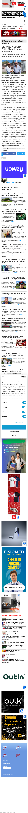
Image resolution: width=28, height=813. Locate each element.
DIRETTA (20, 28)
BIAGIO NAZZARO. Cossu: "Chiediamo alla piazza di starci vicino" (15, 637)
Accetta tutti (14, 427)
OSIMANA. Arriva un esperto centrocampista (13, 651)
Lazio (4, 753)
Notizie (5, 24)
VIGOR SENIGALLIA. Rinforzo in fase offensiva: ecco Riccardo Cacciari (15, 623)
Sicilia (17, 750)
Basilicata (5, 746)
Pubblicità (5, 766)
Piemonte (18, 746)
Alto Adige (18, 754)
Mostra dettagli (19, 422)
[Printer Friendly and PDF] (3, 158)
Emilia (4, 749)
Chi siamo (5, 762)
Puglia (17, 748)
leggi (15, 205)
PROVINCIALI (5, 28)
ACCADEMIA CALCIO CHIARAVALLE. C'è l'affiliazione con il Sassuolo (15, 646)
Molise (17, 745)
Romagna (5, 750)
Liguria (4, 754)
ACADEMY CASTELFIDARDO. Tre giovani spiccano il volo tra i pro (14, 618)
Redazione (5, 760)
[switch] (24, 407)
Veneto (17, 756)
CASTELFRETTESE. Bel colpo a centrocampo (13, 655)
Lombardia (5, 755)
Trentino (17, 753)
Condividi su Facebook (9, 153)
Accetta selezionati (14, 431)
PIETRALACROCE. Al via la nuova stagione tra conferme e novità (14, 628)
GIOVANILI (12, 28)
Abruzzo (4, 745)
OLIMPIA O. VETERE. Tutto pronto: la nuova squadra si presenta (15, 632)
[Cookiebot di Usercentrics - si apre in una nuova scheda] (20, 377)
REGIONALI (22, 26)
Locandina (5, 764)
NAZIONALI (15, 26)
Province (6, 21)
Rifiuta (14, 435)
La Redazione (11, 182)
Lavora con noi (6, 763)
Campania (5, 748)
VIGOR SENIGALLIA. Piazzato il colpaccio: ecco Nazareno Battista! (15, 660)
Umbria (17, 755)
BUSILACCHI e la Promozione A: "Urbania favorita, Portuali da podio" (15, 641)
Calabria (4, 747)
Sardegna (18, 749)
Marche (4, 756)
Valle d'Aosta (18, 747)
